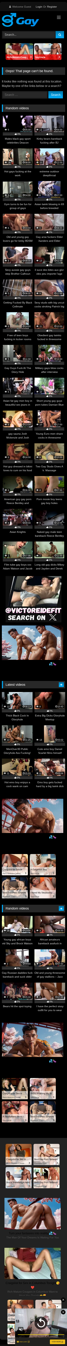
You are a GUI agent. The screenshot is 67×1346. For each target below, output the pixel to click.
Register (52, 6)
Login (39, 6)
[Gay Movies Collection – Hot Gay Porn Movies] (27, 20)
